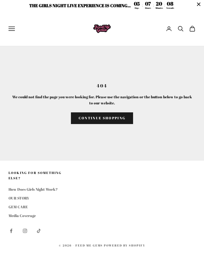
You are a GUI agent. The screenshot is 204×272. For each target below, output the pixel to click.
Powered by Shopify (124, 245)
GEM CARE (18, 206)
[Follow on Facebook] (11, 230)
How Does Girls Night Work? (33, 189)
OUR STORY (18, 198)
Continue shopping (102, 118)
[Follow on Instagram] (25, 230)
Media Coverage (22, 215)
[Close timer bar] (199, 4)
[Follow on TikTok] (38, 230)
